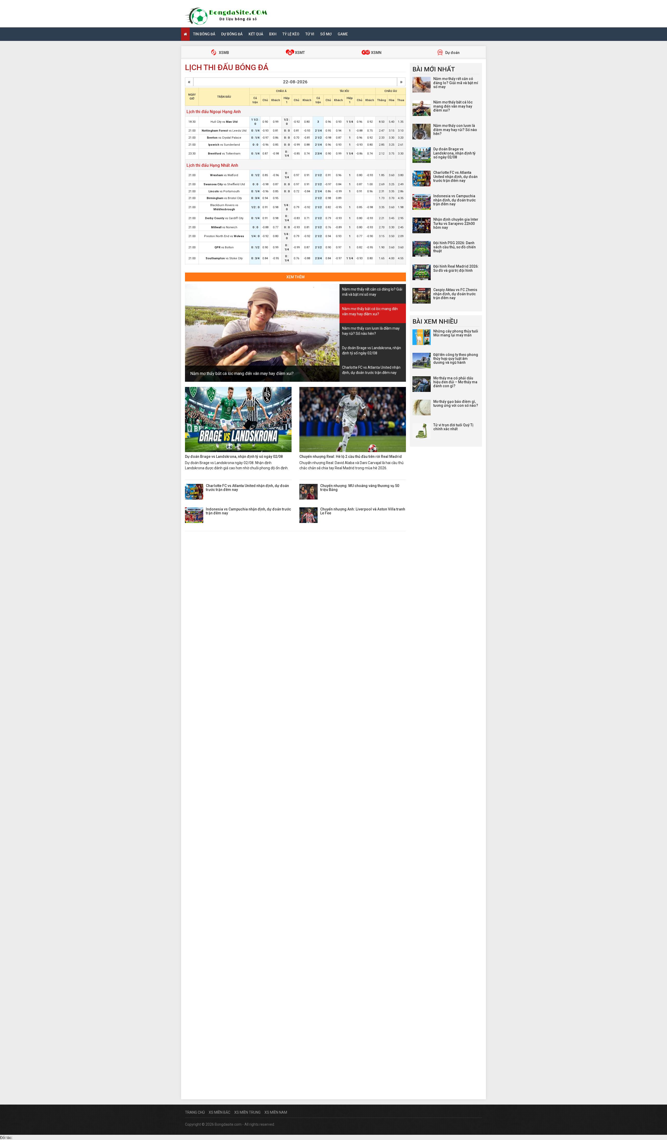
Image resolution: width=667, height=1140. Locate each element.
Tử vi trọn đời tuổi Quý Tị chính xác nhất (453, 427)
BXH (272, 34)
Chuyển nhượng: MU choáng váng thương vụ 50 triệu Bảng (359, 488)
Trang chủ (195, 1112)
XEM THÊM (295, 277)
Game (343, 34)
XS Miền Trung (247, 1112)
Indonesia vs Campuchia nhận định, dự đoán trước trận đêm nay (248, 511)
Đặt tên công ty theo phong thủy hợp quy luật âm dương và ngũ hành (455, 359)
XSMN (375, 53)
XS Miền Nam (275, 1112)
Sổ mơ (326, 34)
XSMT (299, 53)
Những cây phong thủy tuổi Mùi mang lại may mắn (455, 333)
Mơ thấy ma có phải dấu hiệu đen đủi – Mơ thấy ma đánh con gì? (455, 382)
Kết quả (256, 34)
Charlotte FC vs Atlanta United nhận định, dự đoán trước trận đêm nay (247, 488)
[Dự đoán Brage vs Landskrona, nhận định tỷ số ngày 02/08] (238, 419)
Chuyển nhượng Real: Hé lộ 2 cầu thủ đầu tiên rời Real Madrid (350, 456)
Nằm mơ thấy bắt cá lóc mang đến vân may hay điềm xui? (242, 373)
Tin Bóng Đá (204, 34)
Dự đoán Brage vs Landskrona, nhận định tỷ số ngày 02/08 (234, 456)
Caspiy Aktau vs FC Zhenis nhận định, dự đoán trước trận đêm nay (455, 294)
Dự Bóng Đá (232, 34)
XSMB (223, 53)
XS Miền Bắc (219, 1112)
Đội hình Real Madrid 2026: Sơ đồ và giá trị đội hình (456, 268)
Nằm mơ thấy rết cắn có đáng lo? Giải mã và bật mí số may (455, 83)
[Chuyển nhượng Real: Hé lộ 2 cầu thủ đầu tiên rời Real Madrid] (352, 419)
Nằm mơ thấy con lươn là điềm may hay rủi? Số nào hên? (455, 130)
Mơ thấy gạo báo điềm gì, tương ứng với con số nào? (455, 403)
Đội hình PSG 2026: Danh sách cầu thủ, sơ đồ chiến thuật (454, 247)
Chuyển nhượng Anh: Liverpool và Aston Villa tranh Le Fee (362, 511)
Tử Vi (309, 34)
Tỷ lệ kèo (290, 34)
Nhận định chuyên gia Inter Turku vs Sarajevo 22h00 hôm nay (455, 223)
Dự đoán (452, 53)
